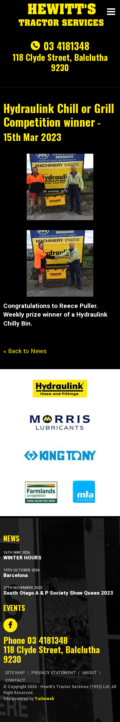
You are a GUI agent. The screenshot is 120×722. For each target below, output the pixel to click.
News (11, 538)
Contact (15, 680)
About (89, 672)
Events (14, 607)
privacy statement (53, 672)
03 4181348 (66, 45)
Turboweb (44, 698)
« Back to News (25, 351)
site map (15, 672)
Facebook (10, 625)
